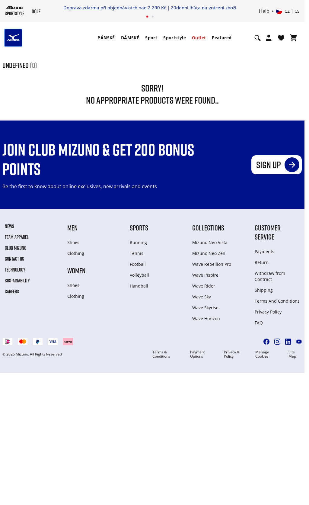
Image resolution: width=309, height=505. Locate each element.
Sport (151, 37)
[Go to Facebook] (266, 342)
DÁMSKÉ (130, 37)
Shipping (264, 290)
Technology (15, 270)
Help (264, 11)
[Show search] (258, 37)
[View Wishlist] (281, 37)
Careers (12, 291)
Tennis (136, 253)
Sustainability (17, 281)
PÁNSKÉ (106, 37)
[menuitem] (106, 37)
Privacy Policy (268, 312)
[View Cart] (293, 37)
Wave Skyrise (205, 307)
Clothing (75, 253)
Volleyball (139, 275)
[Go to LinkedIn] (288, 342)
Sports (139, 227)
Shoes (73, 242)
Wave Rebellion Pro (211, 264)
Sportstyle (174, 37)
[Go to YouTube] (299, 342)
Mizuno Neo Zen (208, 253)
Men (72, 227)
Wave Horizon (206, 318)
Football (138, 264)
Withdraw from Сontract (270, 276)
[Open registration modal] (269, 37)
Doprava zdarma (81, 8)
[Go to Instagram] (277, 342)
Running (138, 242)
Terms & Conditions (161, 354)
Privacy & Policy (232, 354)
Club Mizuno (15, 248)
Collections (208, 227)
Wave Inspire (205, 275)
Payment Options (197, 354)
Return (262, 262)
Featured (221, 37)
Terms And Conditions (277, 301)
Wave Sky (201, 297)
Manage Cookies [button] (262, 354)
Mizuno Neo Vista (210, 242)
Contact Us (14, 259)
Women (76, 270)
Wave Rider (203, 286)
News (9, 226)
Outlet (199, 37)
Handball (139, 286)
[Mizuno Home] (14, 10)
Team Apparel (17, 237)
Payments (264, 251)
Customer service (268, 232)
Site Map (292, 354)
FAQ (259, 323)
